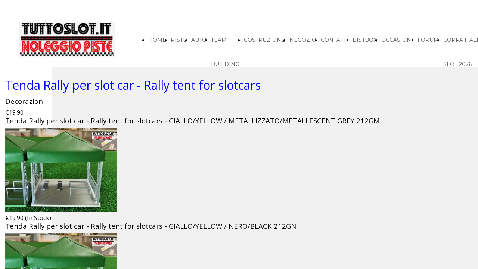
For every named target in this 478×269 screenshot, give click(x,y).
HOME (157, 40)
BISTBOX (365, 40)
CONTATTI (334, 40)
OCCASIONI (397, 40)
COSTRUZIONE (264, 40)
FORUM (428, 40)
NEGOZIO (302, 40)
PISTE (179, 40)
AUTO (199, 40)
